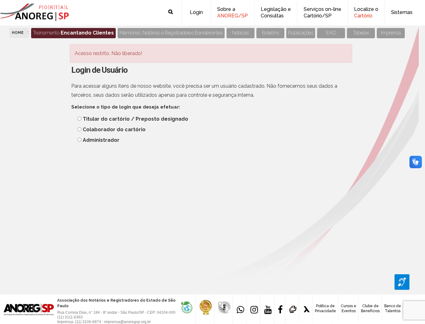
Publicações (300, 33)
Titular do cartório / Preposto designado (135, 119)
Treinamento (73, 33)
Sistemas (402, 12)
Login (196, 12)
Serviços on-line (322, 12)
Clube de (370, 308)
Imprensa (391, 33)
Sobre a (232, 12)
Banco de (392, 308)
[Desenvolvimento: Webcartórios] (292, 308)
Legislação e (276, 12)
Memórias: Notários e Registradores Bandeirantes (171, 33)
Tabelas (361, 33)
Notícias (240, 33)
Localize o (366, 12)
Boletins (270, 33)
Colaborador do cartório (114, 129)
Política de (325, 308)
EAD (331, 33)
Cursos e (348, 308)
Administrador (101, 140)
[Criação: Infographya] (305, 308)
